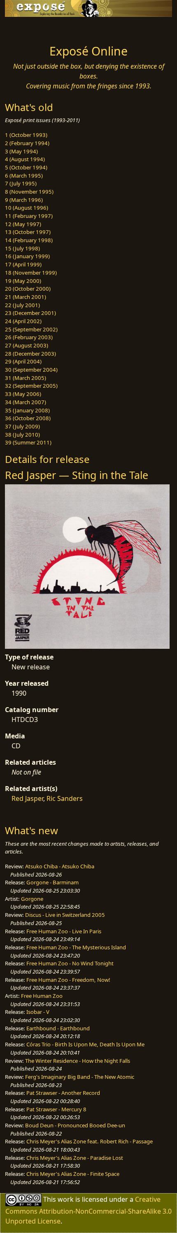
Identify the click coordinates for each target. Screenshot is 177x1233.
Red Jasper (27, 798)
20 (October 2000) (28, 288)
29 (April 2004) (23, 361)
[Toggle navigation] (26, 28)
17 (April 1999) (23, 264)
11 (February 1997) (29, 216)
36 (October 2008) (28, 418)
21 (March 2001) (25, 297)
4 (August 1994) (25, 159)
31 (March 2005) (25, 378)
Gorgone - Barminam (52, 882)
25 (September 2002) (31, 329)
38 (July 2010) (22, 434)
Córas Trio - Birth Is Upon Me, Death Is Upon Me (85, 1044)
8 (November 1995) (29, 191)
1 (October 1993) (26, 135)
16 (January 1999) (27, 256)
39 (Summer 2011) (28, 442)
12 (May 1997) (23, 224)
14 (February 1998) (29, 240)
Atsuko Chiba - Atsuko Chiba (59, 866)
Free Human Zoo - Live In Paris (63, 931)
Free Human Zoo (42, 995)
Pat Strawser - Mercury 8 (56, 1109)
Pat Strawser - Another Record (63, 1093)
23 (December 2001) (30, 313)
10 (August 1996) (26, 207)
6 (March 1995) (24, 175)
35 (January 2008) (27, 410)
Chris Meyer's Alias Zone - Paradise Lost (74, 1157)
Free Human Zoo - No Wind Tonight (70, 963)
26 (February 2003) (29, 337)
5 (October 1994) (26, 167)
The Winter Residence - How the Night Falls (77, 1060)
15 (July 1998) (22, 248)
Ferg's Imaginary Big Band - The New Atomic (79, 1076)
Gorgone (32, 898)
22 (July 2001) (22, 305)
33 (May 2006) (23, 394)
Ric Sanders (65, 798)
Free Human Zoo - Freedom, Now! (68, 979)
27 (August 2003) (26, 345)
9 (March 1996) (24, 200)
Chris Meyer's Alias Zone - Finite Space (72, 1173)
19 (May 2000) (23, 281)
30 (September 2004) (31, 369)
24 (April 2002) (23, 321)
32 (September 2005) (31, 385)
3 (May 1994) (21, 151)
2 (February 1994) (27, 143)
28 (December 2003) (30, 353)
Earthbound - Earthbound (58, 1028)
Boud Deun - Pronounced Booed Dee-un (75, 1125)
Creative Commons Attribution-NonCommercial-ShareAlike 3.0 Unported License (88, 1209)
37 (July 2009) (22, 426)
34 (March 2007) (25, 402)
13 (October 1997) (28, 232)
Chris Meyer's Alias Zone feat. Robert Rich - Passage (89, 1141)
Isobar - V (37, 1012)
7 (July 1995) (21, 183)
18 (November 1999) (31, 272)
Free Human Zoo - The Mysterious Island (76, 947)
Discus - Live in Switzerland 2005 (65, 914)
